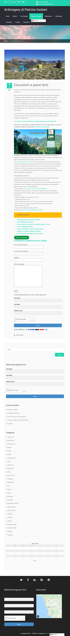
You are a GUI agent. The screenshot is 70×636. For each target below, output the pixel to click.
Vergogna (10, 535)
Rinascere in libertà (12, 409)
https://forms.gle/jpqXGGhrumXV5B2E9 (32, 210)
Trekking (9, 531)
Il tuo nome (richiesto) (20, 244)
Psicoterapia (24, 16)
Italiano (36, 20)
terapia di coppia (11, 524)
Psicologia (10, 500)
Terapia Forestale (36, 16)
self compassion (11, 507)
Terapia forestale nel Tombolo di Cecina (18, 420)
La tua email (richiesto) (21, 251)
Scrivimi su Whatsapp (21, 237)
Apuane (9, 447)
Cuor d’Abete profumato (25, 222)
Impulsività (10, 479)
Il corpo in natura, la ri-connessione (16, 416)
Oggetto (16, 257)
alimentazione (11, 444)
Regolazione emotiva (13, 503)
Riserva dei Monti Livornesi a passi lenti (30, 229)
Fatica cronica (11, 475)
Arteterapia (58, 16)
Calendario (26, 22)
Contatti (17, 22)
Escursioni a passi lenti (31, 85)
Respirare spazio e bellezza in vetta (29, 231)
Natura (9, 489)
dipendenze (10, 468)
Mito (8, 486)
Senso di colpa (11, 510)
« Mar (34, 561)
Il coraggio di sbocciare (13, 413)
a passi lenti (10, 437)
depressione (10, 465)
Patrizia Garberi (19, 335)
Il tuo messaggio (19, 264)
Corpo (9, 461)
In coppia (9, 423)
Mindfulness (48, 16)
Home (7, 16)
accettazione (10, 440)
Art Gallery (9, 22)
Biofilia (9, 454)
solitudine (10, 514)
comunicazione (11, 458)
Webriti (47, 633)
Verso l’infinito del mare (25, 226)
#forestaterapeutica (21, 162)
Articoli (15, 16)
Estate (9, 472)
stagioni (9, 521)
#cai (28, 162)
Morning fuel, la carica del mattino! (28, 220)
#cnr (31, 162)
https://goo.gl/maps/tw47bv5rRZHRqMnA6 (35, 188)
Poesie (9, 493)
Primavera (10, 496)
